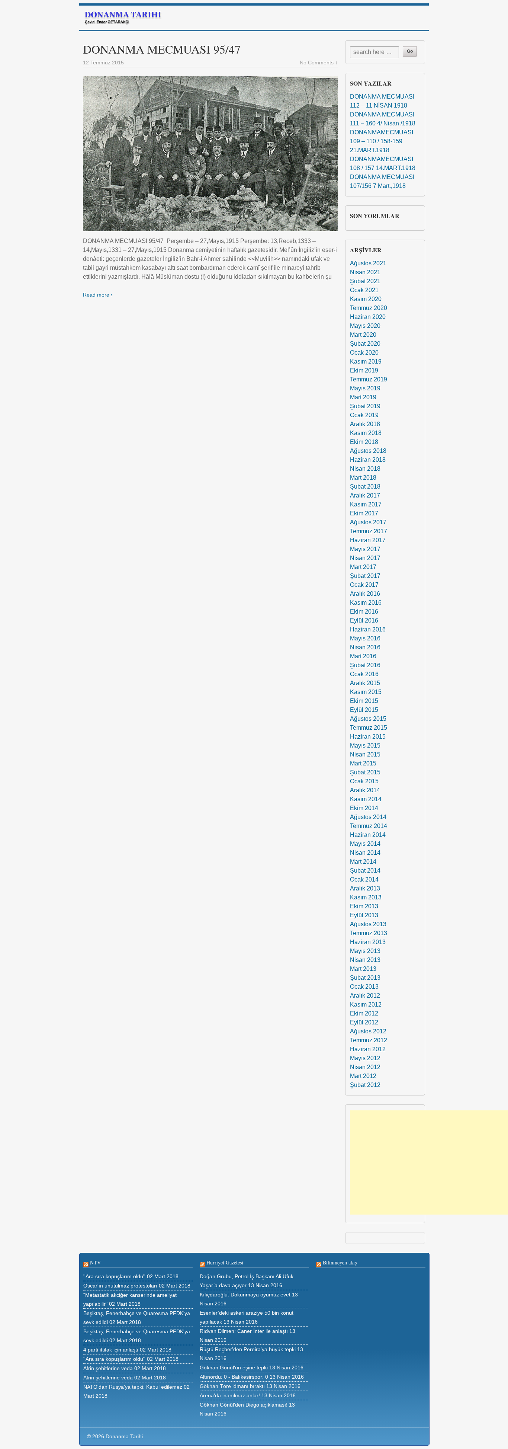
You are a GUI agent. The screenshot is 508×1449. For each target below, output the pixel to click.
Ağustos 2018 (368, 451)
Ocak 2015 (364, 781)
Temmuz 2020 (368, 308)
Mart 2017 (363, 567)
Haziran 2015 (368, 736)
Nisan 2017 (365, 558)
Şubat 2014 (365, 870)
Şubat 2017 (365, 576)
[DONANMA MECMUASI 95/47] (210, 153)
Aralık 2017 (365, 495)
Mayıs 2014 (365, 844)
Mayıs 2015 (365, 745)
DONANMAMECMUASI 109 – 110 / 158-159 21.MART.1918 (381, 141)
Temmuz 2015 (368, 727)
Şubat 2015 (365, 772)
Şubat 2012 (365, 1085)
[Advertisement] (429, 1162)
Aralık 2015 (365, 683)
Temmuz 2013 (368, 933)
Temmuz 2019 (368, 379)
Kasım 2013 (366, 897)
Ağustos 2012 (368, 1031)
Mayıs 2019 (365, 388)
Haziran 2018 (368, 460)
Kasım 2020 (366, 299)
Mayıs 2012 (365, 1058)
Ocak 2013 (364, 986)
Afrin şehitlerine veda (108, 1368)
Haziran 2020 (368, 317)
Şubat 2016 (365, 665)
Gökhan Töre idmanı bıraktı (232, 1386)
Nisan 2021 (365, 272)
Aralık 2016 (365, 594)
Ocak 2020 (364, 352)
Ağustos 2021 (368, 263)
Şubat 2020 (365, 343)
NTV (95, 1262)
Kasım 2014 (366, 799)
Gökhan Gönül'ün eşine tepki (234, 1367)
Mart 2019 (363, 397)
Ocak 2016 (364, 674)
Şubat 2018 (365, 486)
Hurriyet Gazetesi (224, 1262)
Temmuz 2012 (368, 1040)
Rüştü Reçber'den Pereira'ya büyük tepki (248, 1349)
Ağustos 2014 (368, 817)
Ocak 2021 (364, 290)
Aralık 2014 (365, 790)
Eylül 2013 (364, 915)
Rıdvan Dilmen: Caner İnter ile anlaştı (244, 1331)
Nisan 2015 (365, 754)
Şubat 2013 (365, 978)
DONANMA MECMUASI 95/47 (162, 49)
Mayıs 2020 (365, 326)
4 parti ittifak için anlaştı (110, 1350)
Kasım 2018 (366, 433)
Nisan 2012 (365, 1067)
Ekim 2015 (364, 701)
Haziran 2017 (368, 540)
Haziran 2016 (368, 629)
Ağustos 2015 (368, 719)
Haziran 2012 (368, 1049)
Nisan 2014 (365, 853)
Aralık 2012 (365, 995)
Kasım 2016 (366, 602)
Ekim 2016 (364, 611)
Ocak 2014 (364, 879)
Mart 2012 (363, 1076)
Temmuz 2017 (368, 531)
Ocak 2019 (364, 415)
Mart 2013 (363, 969)
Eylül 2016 (364, 620)
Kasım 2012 (366, 1004)
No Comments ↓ (319, 62)
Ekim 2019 (364, 370)
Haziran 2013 (368, 942)
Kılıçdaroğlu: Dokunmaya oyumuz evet (245, 1295)
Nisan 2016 (365, 647)
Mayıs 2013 (365, 951)
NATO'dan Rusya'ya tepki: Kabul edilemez (132, 1387)
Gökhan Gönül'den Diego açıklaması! (243, 1405)
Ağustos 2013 (368, 924)
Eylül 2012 (364, 1022)
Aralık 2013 (365, 888)
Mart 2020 (363, 335)
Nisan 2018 (365, 469)
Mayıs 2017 (365, 549)
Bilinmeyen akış (340, 1262)
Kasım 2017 (366, 504)
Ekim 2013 (364, 906)
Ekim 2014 (364, 808)
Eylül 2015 (364, 710)
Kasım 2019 (366, 361)
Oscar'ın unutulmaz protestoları (120, 1286)
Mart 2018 (363, 477)
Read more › (98, 295)
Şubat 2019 (365, 406)
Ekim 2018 (364, 442)
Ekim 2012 (364, 1013)
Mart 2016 (363, 656)
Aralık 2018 (365, 424)
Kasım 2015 (366, 692)
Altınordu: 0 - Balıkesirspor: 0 (234, 1377)
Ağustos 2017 (368, 522)
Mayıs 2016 (365, 638)
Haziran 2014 (368, 835)
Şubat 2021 (365, 281)
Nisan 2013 (365, 960)
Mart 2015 (363, 763)
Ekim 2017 (364, 513)
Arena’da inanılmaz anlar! (230, 1395)
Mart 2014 (363, 861)
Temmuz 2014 (368, 826)
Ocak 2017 (364, 585)
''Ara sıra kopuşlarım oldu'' (114, 1276)
